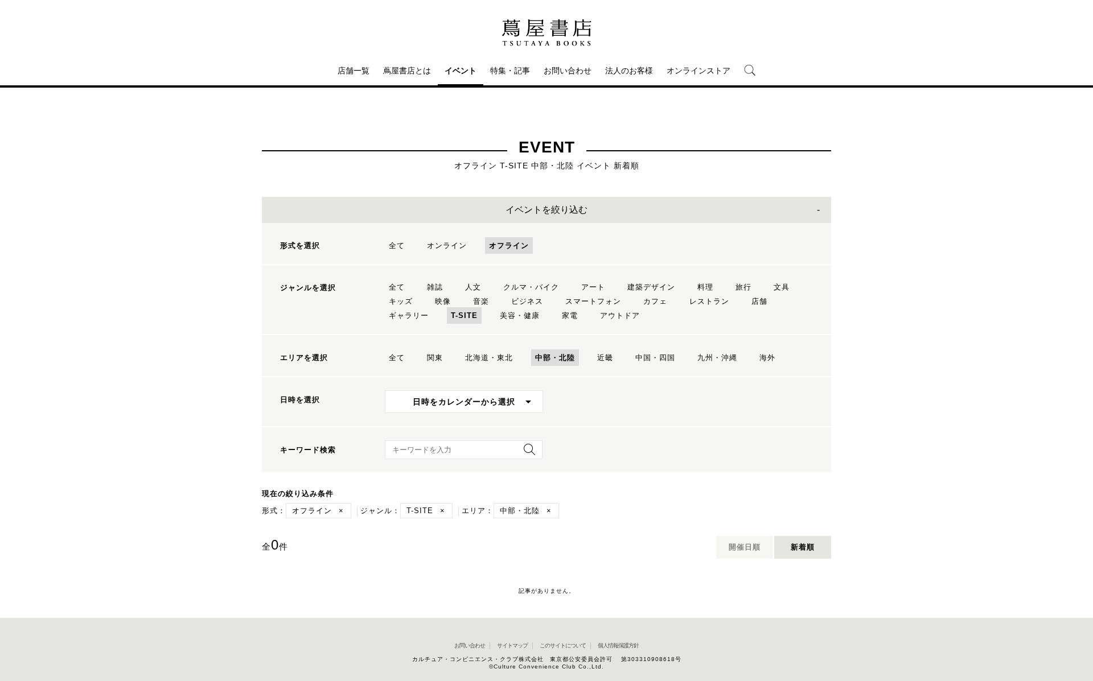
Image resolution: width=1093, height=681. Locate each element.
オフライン (509, 245)
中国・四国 (655, 357)
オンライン (447, 245)
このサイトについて (563, 645)
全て (397, 245)
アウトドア (620, 315)
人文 (473, 287)
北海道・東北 (489, 357)
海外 (767, 357)
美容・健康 (520, 315)
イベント (460, 70)
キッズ (401, 301)
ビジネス (527, 301)
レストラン (709, 301)
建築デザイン (651, 287)
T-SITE (464, 315)
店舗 (759, 301)
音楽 (481, 301)
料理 (705, 287)
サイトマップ (512, 645)
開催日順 (745, 547)
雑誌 (435, 287)
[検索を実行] (526, 453)
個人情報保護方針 (618, 645)
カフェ (655, 301)
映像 (443, 301)
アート (593, 287)
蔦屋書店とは (407, 70)
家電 (570, 315)
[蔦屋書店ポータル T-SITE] (546, 32)
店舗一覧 (353, 70)
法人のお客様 (629, 70)
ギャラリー (409, 315)
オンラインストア (698, 70)
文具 (782, 287)
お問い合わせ (567, 70)
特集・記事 (510, 70)
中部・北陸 (555, 357)
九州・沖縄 (717, 357)
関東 (435, 357)
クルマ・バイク (531, 287)
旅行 (743, 287)
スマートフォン (593, 301)
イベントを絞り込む (546, 209)
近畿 (605, 357)
